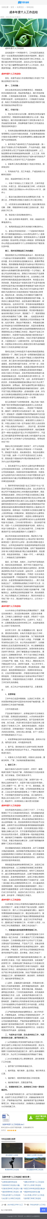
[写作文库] (23, 2)
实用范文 (20, 7)
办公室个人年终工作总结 (11, 1198)
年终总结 (30, 7)
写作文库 (20, 1216)
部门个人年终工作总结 (32, 1185)
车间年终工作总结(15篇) (11, 1185)
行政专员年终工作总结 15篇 (12, 1188)
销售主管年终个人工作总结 (34, 1182)
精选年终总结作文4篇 (32, 1192)
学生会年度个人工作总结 (11, 1195)
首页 (12, 7)
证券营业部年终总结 (9, 1182)
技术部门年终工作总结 (32, 1198)
